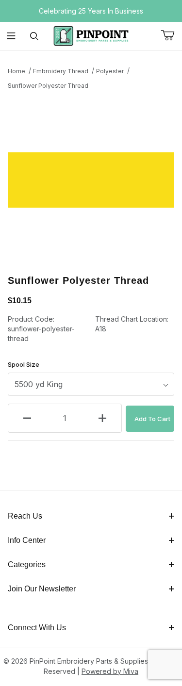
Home (16, 71)
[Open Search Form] (34, 36)
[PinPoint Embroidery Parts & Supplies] (91, 35)
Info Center (27, 540)
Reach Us (25, 516)
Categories (27, 564)
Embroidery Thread (60, 71)
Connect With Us (37, 627)
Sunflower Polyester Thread (48, 85)
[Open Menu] (11, 36)
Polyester (110, 71)
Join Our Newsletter (42, 589)
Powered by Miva (110, 671)
